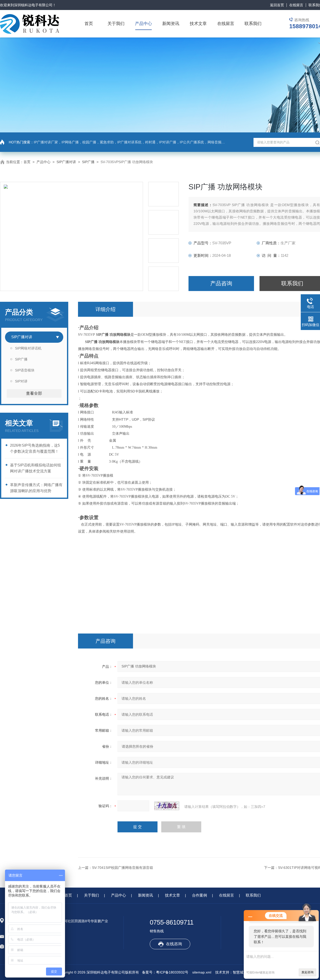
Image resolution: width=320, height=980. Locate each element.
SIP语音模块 (24, 370)
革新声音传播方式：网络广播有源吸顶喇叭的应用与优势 (36, 488)
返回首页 (277, 5)
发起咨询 (308, 972)
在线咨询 (174, 944)
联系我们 (253, 23)
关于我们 (116, 23)
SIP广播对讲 (66, 162)
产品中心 (143, 23)
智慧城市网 (241, 972)
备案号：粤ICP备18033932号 (165, 972)
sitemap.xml (201, 972)
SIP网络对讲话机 (28, 348)
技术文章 (198, 23)
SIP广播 (88, 162)
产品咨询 (221, 283)
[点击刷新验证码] (166, 806)
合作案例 (199, 895)
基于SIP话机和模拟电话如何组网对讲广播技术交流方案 (35, 468)
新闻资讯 (170, 23)
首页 (88, 23)
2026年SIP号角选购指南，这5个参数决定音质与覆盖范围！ (35, 448)
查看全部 (34, 393)
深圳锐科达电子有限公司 (33, 5)
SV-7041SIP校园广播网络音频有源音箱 (122, 868)
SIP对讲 (21, 381)
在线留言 (296, 5)
